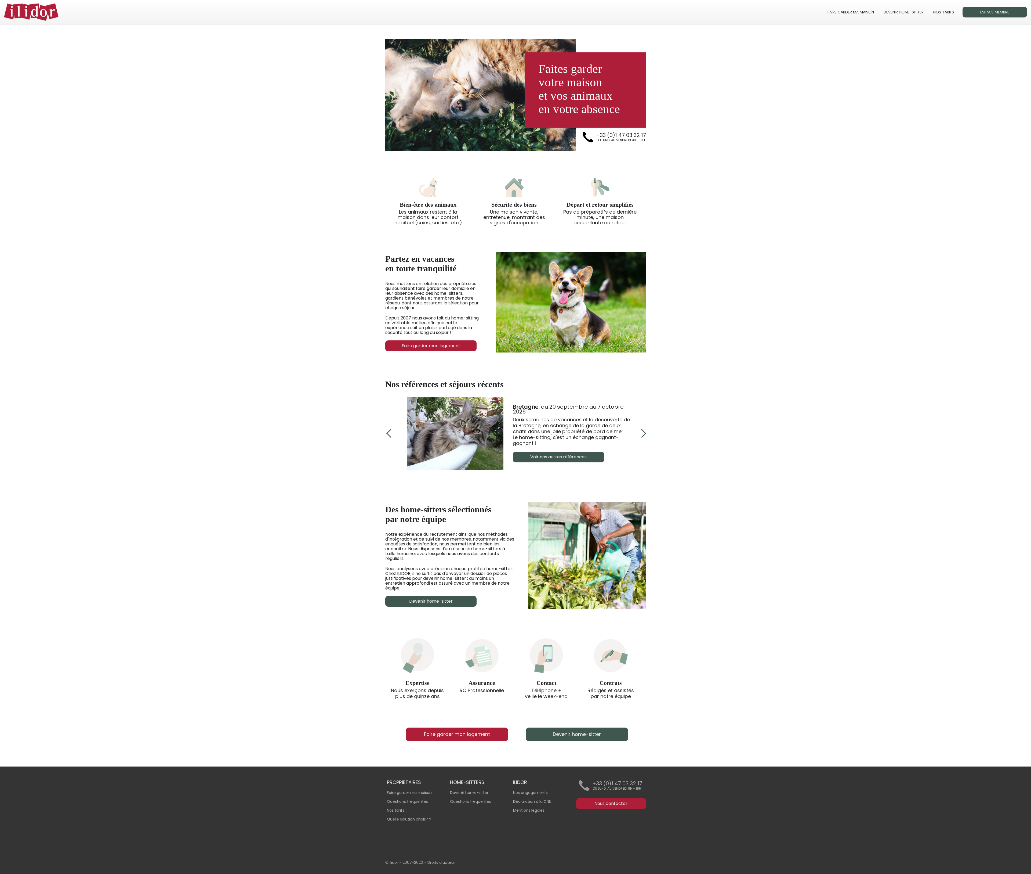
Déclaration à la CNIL (532, 801)
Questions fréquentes (470, 801)
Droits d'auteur (441, 862)
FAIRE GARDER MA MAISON (850, 12)
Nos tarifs (395, 810)
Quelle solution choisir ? (409, 819)
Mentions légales (528, 810)
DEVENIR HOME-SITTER (904, 12)
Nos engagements (530, 792)
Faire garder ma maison (409, 792)
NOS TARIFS (943, 12)
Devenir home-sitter (469, 792)
